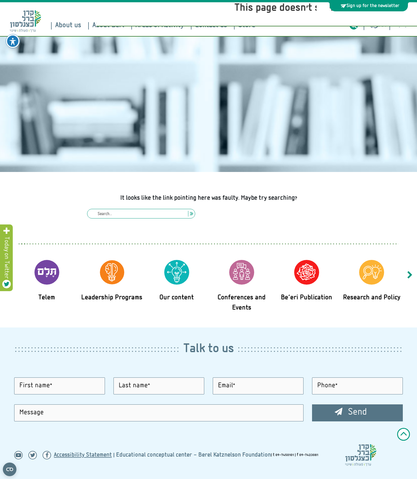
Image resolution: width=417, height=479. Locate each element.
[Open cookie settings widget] (9, 469)
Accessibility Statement (83, 455)
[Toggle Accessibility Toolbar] (13, 41)
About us (68, 26)
